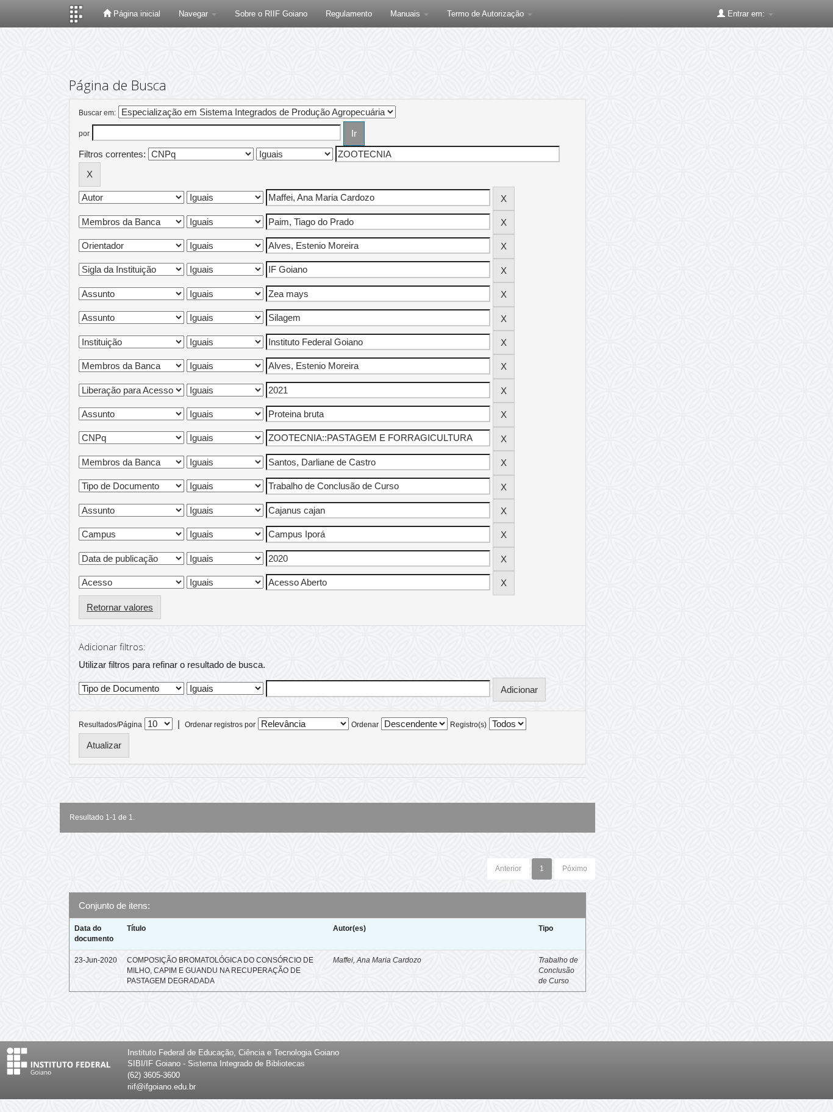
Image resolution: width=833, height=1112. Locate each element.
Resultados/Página (110, 724)
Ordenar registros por (220, 724)
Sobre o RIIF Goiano (271, 13)
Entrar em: (746, 13)
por (84, 133)
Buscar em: (97, 113)
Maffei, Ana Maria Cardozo (377, 960)
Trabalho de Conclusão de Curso (558, 970)
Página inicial (135, 13)
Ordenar (365, 724)
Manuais (406, 13)
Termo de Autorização (486, 13)
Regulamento (349, 13)
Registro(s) (468, 724)
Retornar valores (120, 607)
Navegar (194, 13)
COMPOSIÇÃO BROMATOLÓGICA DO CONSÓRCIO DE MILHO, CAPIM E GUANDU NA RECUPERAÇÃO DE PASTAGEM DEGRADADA (220, 970)
